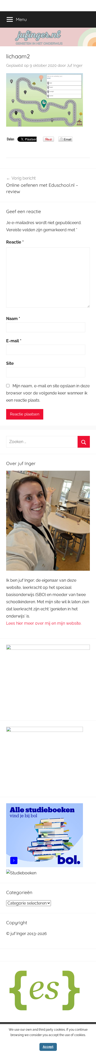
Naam (13, 318)
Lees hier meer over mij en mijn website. (43, 623)
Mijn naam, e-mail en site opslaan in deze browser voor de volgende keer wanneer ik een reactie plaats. (48, 393)
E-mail (14, 340)
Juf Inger (74, 65)
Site (10, 363)
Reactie (15, 242)
